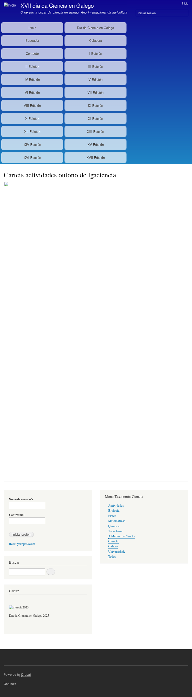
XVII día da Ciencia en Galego (57, 5)
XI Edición (95, 118)
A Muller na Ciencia (121, 536)
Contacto (32, 53)
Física (112, 516)
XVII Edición (95, 157)
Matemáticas (116, 521)
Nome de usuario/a (21, 499)
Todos (112, 556)
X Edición (32, 118)
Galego (113, 546)
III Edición (95, 66)
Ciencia (113, 541)
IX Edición (95, 105)
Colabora (95, 40)
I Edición (95, 53)
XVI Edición (32, 157)
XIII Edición (95, 131)
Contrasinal (16, 515)
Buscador (32, 40)
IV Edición (32, 79)
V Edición (95, 79)
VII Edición (96, 92)
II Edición (32, 66)
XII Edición (32, 131)
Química (114, 526)
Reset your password (22, 544)
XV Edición (96, 144)
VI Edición (32, 92)
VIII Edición (32, 105)
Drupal (26, 674)
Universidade (116, 551)
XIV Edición (32, 144)
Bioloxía (114, 510)
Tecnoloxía (115, 531)
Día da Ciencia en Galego (95, 27)
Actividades (116, 505)
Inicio (185, 3)
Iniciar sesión (147, 13)
